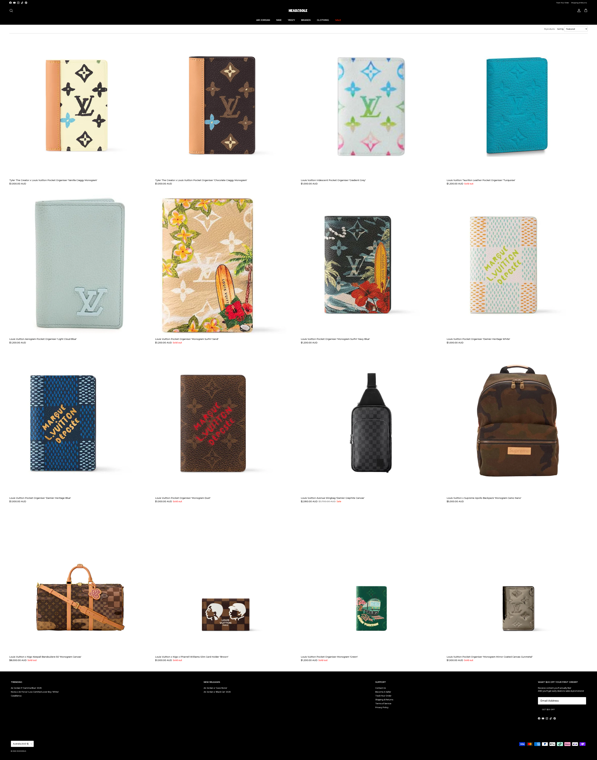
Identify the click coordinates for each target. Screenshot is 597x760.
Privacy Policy (382, 707)
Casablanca (16, 696)
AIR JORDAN (263, 19)
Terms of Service (383, 703)
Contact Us (380, 688)
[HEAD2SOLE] (298, 10)
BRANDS (306, 19)
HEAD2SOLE (21, 751)
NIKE (279, 19)
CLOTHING (323, 19)
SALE (338, 19)
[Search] (11, 10)
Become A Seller (383, 692)
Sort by (560, 29)
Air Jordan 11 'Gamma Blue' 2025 (26, 688)
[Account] (578, 10)
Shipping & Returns (579, 3)
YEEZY (291, 19)
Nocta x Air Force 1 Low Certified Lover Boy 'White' (35, 692)
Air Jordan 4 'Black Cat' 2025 (217, 692)
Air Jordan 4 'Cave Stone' (215, 688)
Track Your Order (562, 3)
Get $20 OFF (548, 709)
